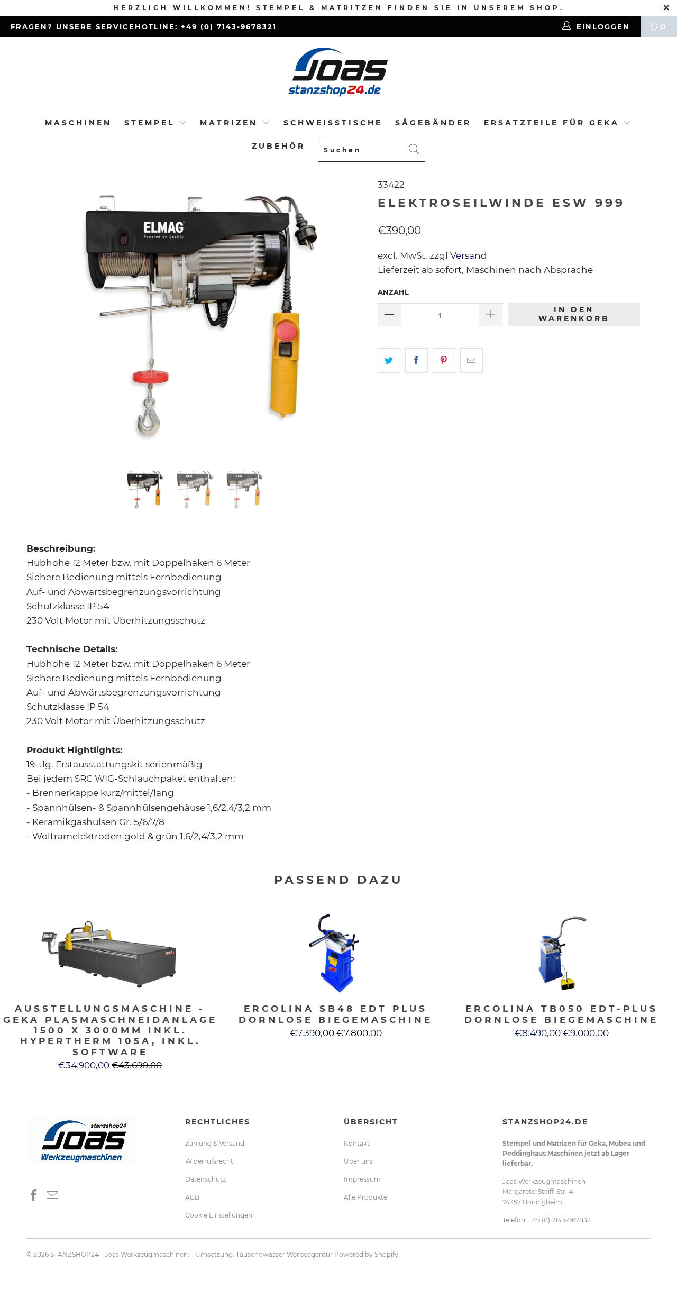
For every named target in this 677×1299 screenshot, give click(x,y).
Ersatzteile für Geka (554, 122)
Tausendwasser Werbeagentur (284, 1254)
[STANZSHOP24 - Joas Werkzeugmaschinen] (338, 75)
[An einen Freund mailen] (471, 360)
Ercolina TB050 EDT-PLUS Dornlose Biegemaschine (561, 953)
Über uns (358, 1161)
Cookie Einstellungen (218, 1215)
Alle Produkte (365, 1197)
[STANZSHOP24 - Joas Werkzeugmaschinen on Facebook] (34, 1196)
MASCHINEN (78, 122)
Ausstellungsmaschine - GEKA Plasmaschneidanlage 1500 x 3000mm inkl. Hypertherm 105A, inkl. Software (110, 953)
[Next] (349, 315)
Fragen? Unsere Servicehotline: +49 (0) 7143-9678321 (144, 26)
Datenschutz (205, 1179)
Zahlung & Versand (214, 1143)
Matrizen (229, 122)
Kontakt (357, 1143)
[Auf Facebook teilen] (416, 360)
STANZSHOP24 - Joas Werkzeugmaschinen (119, 1254)
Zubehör (278, 146)
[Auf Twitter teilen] (389, 360)
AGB (192, 1197)
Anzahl (393, 292)
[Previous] (44, 315)
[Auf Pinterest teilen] (444, 360)
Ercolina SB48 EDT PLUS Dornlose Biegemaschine (336, 953)
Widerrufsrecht (209, 1161)
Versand (467, 255)
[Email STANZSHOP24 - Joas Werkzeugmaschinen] (53, 1196)
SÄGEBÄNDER (433, 122)
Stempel (149, 122)
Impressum (362, 1179)
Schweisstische (332, 122)
